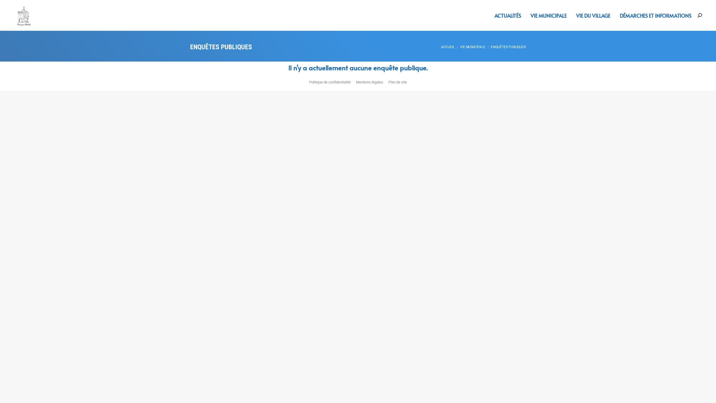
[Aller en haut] (707, 394)
